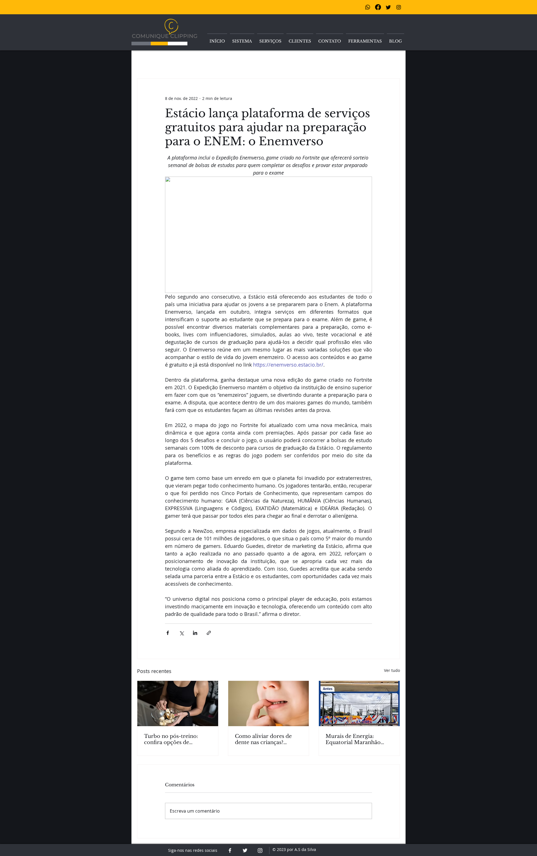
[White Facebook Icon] (230, 850)
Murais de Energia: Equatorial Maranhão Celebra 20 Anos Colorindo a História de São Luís (356, 739)
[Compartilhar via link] (208, 632)
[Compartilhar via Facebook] (167, 632)
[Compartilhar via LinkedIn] (195, 632)
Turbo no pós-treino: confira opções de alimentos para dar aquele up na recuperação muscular (177, 739)
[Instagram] (399, 7)
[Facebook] (378, 7)
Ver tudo (392, 670)
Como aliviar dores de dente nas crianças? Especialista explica (263, 739)
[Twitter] (388, 7)
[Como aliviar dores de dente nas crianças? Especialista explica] (268, 703)
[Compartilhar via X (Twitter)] (181, 632)
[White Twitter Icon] (245, 850)
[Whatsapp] (368, 7)
